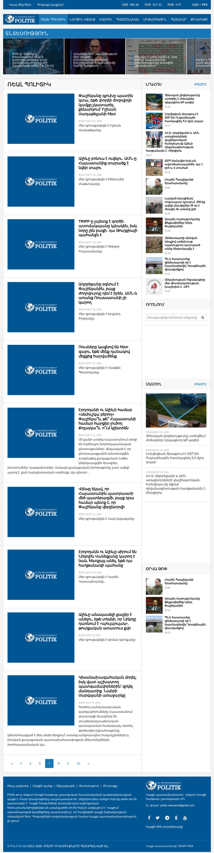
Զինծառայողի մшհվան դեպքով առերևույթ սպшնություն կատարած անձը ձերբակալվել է (182, 243)
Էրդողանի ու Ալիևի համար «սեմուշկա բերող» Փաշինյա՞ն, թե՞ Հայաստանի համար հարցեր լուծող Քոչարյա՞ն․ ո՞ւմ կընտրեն (107, 419)
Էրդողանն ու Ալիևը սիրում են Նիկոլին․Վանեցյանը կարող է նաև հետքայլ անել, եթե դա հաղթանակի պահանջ (107, 558)
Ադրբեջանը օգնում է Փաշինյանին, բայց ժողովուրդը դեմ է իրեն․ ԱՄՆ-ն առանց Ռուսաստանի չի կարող (108, 293)
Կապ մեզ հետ (20, 4)
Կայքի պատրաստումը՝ (161, 846)
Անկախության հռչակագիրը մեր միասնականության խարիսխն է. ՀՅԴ (185, 283)
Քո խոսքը (199, 19)
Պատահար (179, 19)
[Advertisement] (177, 532)
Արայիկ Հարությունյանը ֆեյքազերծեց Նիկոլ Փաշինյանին (182, 223)
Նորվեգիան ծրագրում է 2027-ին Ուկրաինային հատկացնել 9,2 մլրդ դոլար (184, 117)
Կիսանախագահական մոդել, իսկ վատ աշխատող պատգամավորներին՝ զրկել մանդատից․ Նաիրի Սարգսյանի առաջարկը (107, 686)
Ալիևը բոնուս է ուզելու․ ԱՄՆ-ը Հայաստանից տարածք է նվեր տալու (107, 163)
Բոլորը (200, 84)
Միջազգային (155, 19)
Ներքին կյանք (82, 19)
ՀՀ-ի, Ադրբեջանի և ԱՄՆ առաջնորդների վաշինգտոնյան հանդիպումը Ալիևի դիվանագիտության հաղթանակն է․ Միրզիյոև (172, 141)
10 (78, 763)
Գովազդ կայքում (50, 4)
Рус (205, 4)
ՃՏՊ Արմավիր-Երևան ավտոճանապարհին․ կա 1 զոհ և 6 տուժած (184, 164)
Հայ (195, 4)
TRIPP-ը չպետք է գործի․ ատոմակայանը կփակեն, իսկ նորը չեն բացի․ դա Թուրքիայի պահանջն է (108, 228)
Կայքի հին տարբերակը (164, 826)
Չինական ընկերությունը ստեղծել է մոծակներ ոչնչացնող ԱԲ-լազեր (182, 99)
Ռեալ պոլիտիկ (53, 19)
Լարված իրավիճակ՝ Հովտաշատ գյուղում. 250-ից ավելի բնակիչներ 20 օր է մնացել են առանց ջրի (185, 204)
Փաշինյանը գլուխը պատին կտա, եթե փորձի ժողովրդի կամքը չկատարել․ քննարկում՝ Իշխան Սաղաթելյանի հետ (106, 105)
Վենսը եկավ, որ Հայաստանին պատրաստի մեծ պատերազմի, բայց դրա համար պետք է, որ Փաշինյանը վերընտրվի (106, 498)
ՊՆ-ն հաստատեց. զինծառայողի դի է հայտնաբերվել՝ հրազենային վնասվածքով (185, 264)
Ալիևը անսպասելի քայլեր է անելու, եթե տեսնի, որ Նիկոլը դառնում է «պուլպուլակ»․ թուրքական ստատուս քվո (107, 621)
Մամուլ (105, 19)
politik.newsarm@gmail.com (177, 805)
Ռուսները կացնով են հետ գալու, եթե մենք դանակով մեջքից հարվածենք (104, 351)
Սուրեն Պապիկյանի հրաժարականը (179, 181)
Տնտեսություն (89, 785)
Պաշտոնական (127, 19)
